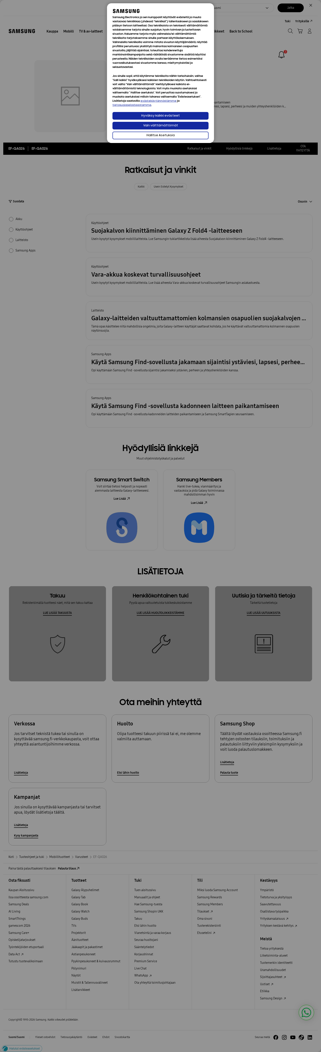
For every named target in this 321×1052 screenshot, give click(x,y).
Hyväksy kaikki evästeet (160, 115)
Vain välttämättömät (160, 125)
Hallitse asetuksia (161, 135)
